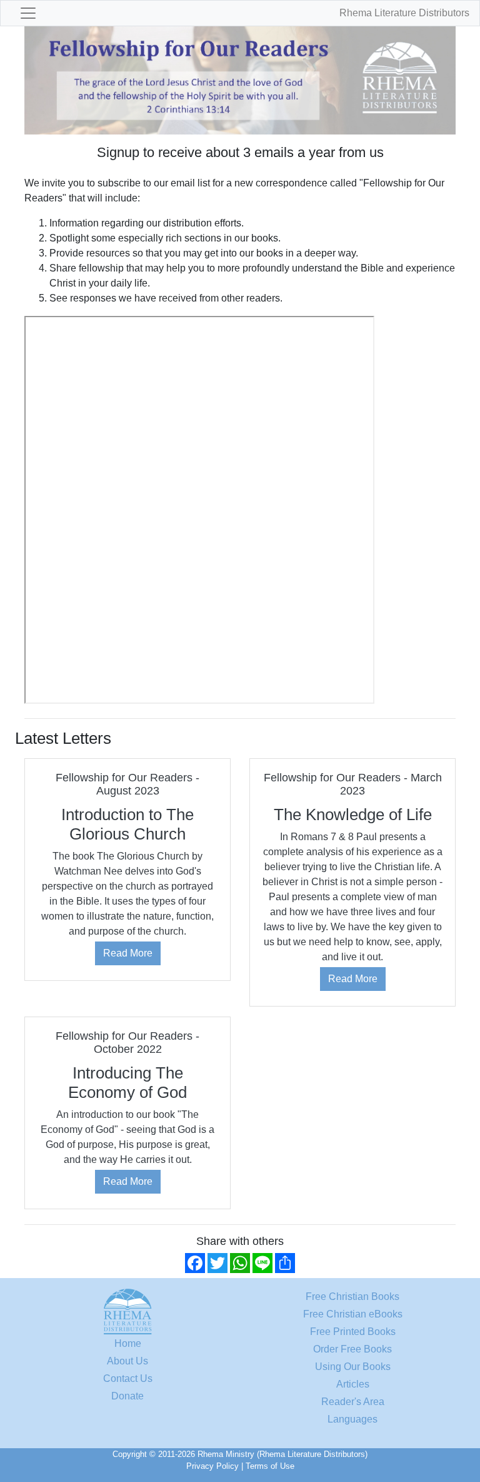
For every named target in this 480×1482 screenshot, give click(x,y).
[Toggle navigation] (28, 13)
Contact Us (127, 1378)
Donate (127, 1396)
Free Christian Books (352, 1296)
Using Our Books (353, 1366)
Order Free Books (352, 1349)
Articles (352, 1384)
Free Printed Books (353, 1331)
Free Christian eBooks (352, 1314)
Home (127, 1343)
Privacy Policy (212, 1466)
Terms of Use (270, 1466)
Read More (127, 953)
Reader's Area (352, 1401)
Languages (353, 1419)
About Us (127, 1361)
